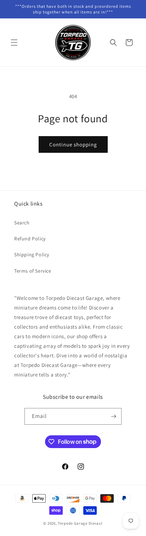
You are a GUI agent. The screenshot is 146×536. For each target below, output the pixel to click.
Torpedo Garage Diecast (80, 523)
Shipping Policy (31, 254)
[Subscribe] (113, 416)
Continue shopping (73, 144)
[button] (14, 42)
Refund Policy (30, 238)
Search (22, 222)
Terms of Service (32, 271)
